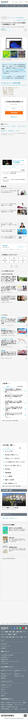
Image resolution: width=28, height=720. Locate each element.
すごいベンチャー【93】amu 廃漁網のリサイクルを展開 (8, 204)
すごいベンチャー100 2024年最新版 (18, 161)
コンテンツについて (5, 687)
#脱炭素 (2, 130)
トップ (2, 5)
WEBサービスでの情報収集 (7, 704)
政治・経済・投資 (10, 637)
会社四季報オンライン (5, 657)
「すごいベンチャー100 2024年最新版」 (14, 69)
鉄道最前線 (3, 648)
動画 (23, 5)
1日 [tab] (8, 448)
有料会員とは (14, 117)
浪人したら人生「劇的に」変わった (13, 465)
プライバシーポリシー (19, 704)
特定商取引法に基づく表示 (12, 706)
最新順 (7, 5)
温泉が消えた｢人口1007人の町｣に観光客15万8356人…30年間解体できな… (14, 396)
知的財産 (3, 706)
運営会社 (3, 702)
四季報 (9, 634)
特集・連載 (13, 5)
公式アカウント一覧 (16, 702)
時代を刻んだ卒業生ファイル (11, 454)
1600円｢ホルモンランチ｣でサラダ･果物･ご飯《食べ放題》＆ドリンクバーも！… (13, 414)
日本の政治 (7, 469)
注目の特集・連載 (7, 490)
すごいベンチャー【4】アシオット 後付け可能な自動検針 (8, 230)
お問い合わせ (23, 708)
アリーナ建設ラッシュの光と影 (10, 507)
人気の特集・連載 (7, 445)
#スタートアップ (4, 126)
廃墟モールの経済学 (9, 479)
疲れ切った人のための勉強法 (15, 527)
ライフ (25, 637)
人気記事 (4, 383)
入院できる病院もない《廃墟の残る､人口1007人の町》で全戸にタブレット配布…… (14, 390)
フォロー (10, 29)
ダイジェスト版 (8, 451)
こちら (5, 76)
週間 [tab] (20, 448)
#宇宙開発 (10, 130)
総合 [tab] (8, 386)
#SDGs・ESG (21, 126)
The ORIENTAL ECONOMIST (7, 655)
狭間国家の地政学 (13, 547)
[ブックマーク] (25, 30)
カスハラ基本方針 (15, 708)
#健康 (3, 518)
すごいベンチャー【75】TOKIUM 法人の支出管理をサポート (8, 191)
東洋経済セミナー (18, 673)
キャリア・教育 (19, 637)
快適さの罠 (11, 537)
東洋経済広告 (4, 676)
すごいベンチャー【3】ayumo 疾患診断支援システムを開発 (8, 211)
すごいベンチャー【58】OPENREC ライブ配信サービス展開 (8, 225)
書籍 (14, 634)
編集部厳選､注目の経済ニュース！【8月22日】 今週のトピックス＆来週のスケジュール (8, 332)
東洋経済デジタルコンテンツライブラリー (10, 661)
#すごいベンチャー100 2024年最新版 (15, 17)
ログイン (21, 2)
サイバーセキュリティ (5, 646)
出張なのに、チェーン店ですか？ (12, 458)
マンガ (24, 631)
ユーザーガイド (4, 693)
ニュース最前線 (8, 476)
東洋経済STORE (4, 659)
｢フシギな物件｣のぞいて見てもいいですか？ (15, 461)
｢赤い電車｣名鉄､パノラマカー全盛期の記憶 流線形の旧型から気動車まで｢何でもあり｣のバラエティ (8, 354)
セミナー (3, 634)
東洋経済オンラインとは (6, 685)
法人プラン (3, 691)
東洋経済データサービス (6, 673)
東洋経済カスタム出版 (19, 676)
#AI (17, 130)
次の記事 (24, 20)
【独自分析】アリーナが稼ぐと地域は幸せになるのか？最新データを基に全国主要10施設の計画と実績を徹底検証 (8, 343)
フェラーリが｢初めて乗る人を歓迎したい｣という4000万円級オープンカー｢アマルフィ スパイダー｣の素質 (9, 321)
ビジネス (4, 17)
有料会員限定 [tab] (20, 386)
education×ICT (4, 643)
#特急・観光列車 (9, 518)
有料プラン (3, 689)
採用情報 (8, 702)
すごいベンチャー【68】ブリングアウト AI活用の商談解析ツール (8, 237)
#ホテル (16, 518)
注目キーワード (6, 514)
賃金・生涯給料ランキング (11, 483)
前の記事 (19, 20)
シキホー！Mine (4, 663)
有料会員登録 (14, 112)
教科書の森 (3, 678)
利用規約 (3, 695)
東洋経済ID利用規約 (5, 708)
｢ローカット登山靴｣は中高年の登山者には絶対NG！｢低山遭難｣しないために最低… (13, 408)
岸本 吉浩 (3, 29)
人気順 (18, 5)
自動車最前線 (8, 472)
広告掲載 (24, 702)
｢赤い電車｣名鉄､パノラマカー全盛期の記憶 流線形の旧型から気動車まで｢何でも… (13, 402)
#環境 (13, 126)
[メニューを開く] (26, 2)
